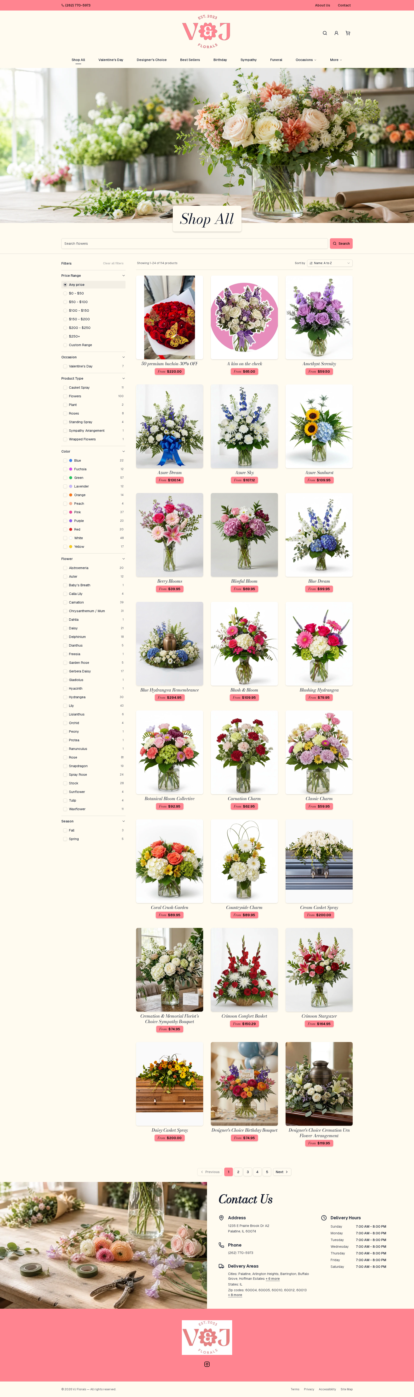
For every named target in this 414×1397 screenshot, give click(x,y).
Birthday (220, 60)
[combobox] (330, 263)
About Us (322, 5)
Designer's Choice (152, 60)
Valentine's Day (110, 60)
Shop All (78, 60)
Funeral (276, 60)
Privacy (309, 1389)
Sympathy (249, 60)
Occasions (304, 60)
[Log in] (336, 33)
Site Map (347, 1389)
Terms (295, 1389)
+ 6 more (273, 1278)
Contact (344, 5)
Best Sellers (190, 60)
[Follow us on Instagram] (207, 1364)
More (334, 60)
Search (344, 243)
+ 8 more (235, 1295)
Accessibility (327, 1389)
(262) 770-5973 (78, 5)
